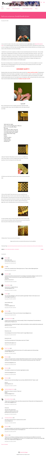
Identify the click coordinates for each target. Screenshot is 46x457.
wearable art (25, 245)
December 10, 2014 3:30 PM (10, 353)
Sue (5, 266)
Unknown (6, 311)
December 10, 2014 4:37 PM (10, 364)
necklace (33, 245)
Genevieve (7, 273)
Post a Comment (4, 444)
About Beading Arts (16, 8)
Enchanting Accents (8, 318)
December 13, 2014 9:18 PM (10, 422)
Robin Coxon (7, 348)
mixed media (37, 245)
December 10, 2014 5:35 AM (10, 334)
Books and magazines (9, 249)
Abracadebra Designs (9, 399)
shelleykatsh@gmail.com (9, 389)
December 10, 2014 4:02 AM (10, 327)
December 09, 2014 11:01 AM (10, 281)
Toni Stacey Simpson (9, 417)
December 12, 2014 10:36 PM (10, 414)
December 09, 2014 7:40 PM (10, 307)
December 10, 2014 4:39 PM (10, 374)
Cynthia (6, 293)
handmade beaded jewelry (18, 245)
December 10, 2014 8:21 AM (10, 344)
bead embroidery (10, 245)
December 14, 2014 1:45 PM (10, 431)
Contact (8, 8)
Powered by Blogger (24, 452)
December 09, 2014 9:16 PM (10, 314)
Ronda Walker (7, 285)
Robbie (6, 257)
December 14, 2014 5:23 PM (10, 441)
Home (2, 8)
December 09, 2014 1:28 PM (10, 298)
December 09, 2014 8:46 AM (10, 263)
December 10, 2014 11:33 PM (10, 385)
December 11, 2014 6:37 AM (10, 395)
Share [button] (42, 249)
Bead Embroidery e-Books (27, 8)
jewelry (31, 245)
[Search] (41, 2)
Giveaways (16, 249)
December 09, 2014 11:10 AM (10, 290)
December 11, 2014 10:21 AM (10, 404)
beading (41, 245)
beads (28, 245)
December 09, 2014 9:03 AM (10, 270)
